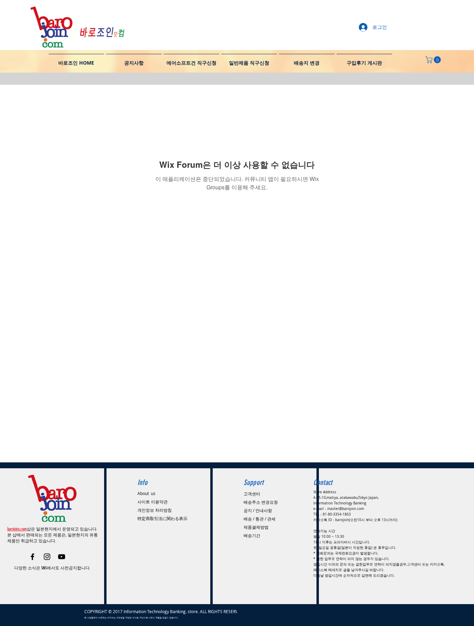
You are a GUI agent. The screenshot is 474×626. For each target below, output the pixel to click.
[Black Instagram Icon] (47, 556)
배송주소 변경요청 (261, 502)
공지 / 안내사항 (258, 510)
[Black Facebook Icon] (32, 556)
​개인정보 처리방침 (154, 510)
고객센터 (252, 493)
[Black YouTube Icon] (61, 556)
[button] (433, 59)
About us (146, 493)
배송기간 (252, 535)
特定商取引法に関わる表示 (162, 518)
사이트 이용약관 (152, 501)
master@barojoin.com (345, 508)
